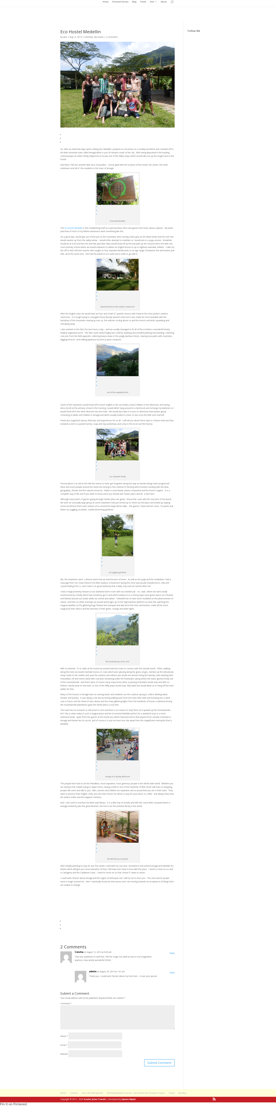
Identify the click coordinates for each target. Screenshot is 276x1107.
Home (106, 2)
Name (64, 1036)
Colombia (88, 37)
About (164, 2)
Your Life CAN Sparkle (92, 1093)
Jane (65, 37)
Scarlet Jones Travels (95, 1099)
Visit (152, 2)
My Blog (182, 1093)
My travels (99, 37)
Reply (172, 953)
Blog (134, 2)
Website (64, 1054)
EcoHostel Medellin (73, 228)
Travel (143, 2)
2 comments (112, 37)
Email (63, 1045)
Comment (65, 1003)
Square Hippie (128, 1099)
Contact (74, 1093)
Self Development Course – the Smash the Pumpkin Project (136, 1093)
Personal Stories (120, 2)
